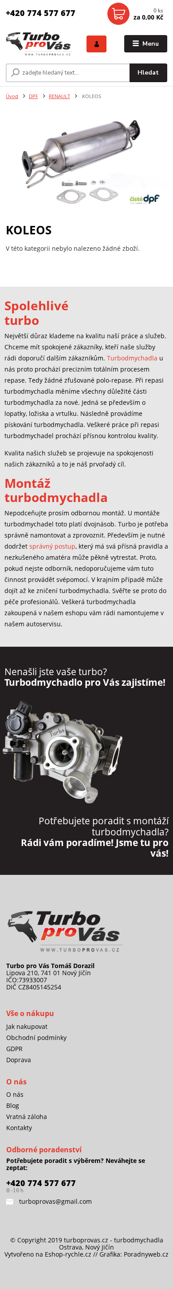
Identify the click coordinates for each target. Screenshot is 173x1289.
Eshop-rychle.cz (68, 1254)
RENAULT (59, 96)
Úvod (12, 96)
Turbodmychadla (132, 358)
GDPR (14, 1048)
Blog (12, 1105)
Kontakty (19, 1127)
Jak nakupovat (26, 1026)
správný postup (52, 546)
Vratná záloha (26, 1116)
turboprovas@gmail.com (54, 1201)
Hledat (148, 72)
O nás (15, 1094)
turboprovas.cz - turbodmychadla (113, 1240)
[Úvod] (39, 43)
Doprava (18, 1060)
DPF (33, 96)
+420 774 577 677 (40, 13)
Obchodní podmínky (36, 1037)
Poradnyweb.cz (146, 1254)
